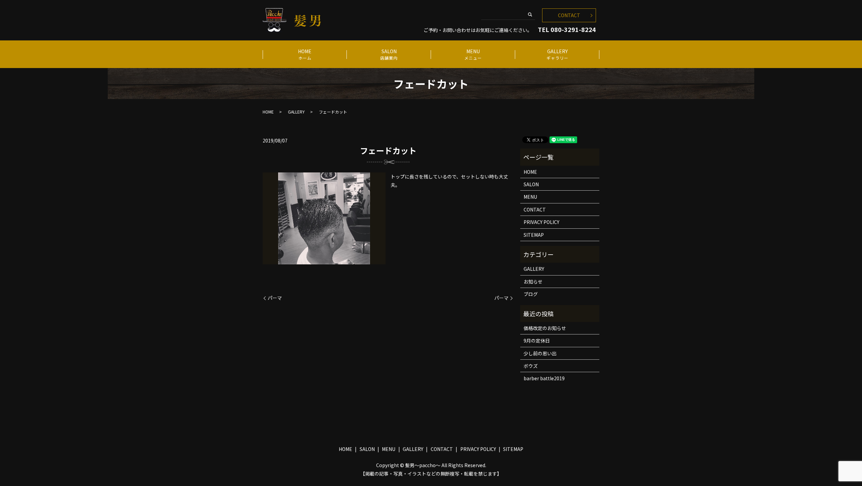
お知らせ (533, 281)
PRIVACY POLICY (541, 222)
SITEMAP (534, 234)
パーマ (275, 298)
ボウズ (531, 365)
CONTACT (569, 15)
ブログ (531, 294)
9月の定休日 (537, 340)
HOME (304, 54)
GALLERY (557, 54)
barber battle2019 (544, 378)
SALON (389, 54)
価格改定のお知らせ (545, 328)
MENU (473, 54)
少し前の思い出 (540, 353)
